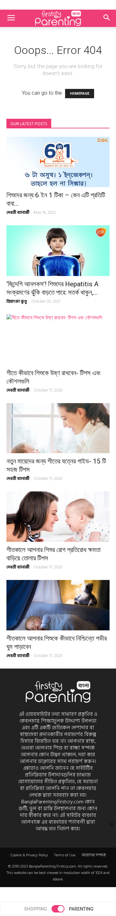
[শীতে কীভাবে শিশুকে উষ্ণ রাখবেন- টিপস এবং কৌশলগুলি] (58, 339)
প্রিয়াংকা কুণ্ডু (16, 301)
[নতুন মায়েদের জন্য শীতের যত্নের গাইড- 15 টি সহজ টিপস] (58, 428)
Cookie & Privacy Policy (29, 855)
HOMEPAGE (79, 93)
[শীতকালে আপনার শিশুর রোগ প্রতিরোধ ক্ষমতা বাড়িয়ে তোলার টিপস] (58, 516)
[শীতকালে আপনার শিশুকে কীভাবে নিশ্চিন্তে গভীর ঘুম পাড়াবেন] (58, 605)
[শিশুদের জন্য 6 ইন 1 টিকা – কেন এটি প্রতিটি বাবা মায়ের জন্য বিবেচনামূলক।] (58, 162)
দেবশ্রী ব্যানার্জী (17, 212)
